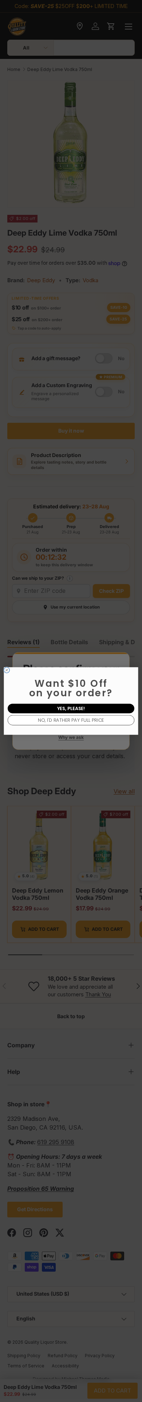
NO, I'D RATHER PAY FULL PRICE (71, 720)
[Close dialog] (7, 670)
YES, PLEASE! (71, 708)
